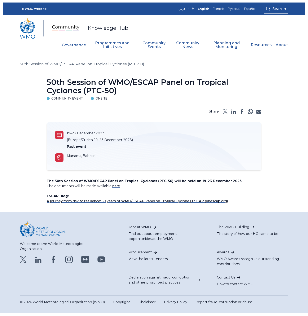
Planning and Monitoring (226, 45)
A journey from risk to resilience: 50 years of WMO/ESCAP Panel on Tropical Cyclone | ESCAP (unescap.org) (137, 201)
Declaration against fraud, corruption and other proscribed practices (159, 279)
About (282, 45)
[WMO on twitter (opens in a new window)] (23, 259)
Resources (261, 45)
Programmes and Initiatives (112, 45)
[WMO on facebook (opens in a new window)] (53, 259)
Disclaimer (147, 302)
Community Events (154, 45)
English (203, 9)
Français (218, 9)
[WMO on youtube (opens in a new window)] (101, 259)
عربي (182, 9)
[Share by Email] (258, 111)
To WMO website (33, 9)
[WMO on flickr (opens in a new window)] (85, 259)
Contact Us (226, 277)
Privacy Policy (175, 302)
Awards (223, 252)
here (116, 186)
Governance (74, 45)
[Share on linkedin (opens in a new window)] (233, 111)
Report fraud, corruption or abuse (224, 302)
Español (249, 9)
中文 (191, 9)
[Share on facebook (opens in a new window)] (242, 111)
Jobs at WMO (140, 227)
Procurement (140, 252)
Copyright (121, 302)
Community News (187, 45)
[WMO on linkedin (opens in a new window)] (38, 259)
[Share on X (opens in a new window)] (225, 111)
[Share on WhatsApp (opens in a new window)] (250, 111)
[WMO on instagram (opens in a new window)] (69, 259)
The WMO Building (233, 227)
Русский (234, 9)
